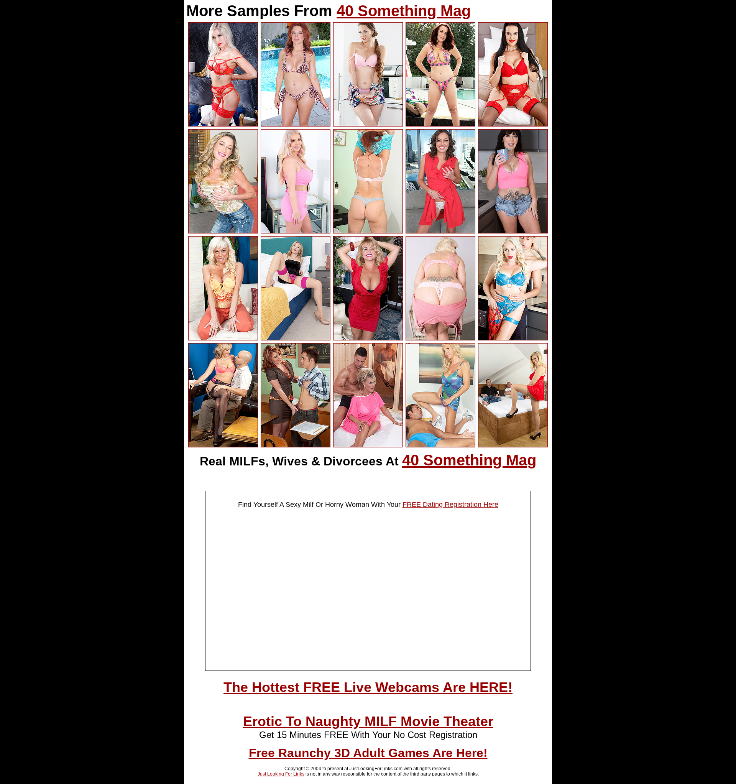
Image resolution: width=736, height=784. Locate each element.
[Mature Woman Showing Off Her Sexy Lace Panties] (440, 338)
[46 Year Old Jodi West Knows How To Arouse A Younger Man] (223, 445)
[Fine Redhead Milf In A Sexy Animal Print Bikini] (295, 124)
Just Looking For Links (281, 774)
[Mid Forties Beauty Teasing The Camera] (223, 231)
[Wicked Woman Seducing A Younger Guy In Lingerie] (513, 338)
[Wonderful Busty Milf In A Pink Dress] (295, 231)
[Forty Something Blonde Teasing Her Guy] (440, 445)
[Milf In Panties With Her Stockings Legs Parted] (295, 338)
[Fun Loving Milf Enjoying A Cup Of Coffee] (513, 231)
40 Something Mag (404, 10)
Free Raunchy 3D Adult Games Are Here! (368, 753)
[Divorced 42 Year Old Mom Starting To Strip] (368, 124)
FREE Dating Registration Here (450, 504)
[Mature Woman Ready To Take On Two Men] (513, 445)
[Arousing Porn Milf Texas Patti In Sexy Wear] (513, 124)
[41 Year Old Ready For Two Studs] (368, 445)
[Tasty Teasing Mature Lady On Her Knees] (223, 338)
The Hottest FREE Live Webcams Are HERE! (368, 687)
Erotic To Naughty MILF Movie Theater (368, 721)
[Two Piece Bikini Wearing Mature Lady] (440, 124)
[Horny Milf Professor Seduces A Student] (295, 445)
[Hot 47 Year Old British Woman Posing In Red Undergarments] (223, 124)
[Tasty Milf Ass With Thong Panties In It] (368, 231)
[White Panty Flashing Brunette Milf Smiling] (440, 231)
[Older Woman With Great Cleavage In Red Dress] (368, 338)
